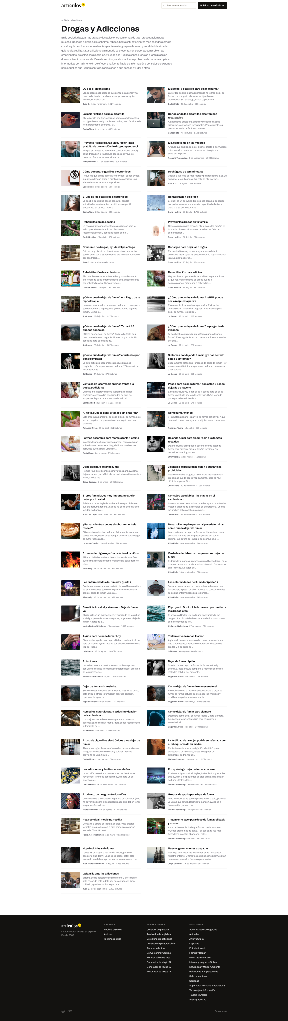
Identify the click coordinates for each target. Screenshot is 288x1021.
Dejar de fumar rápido (181, 661)
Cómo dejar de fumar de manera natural (192, 686)
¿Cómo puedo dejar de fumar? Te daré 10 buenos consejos (108, 328)
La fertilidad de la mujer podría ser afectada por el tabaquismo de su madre (197, 742)
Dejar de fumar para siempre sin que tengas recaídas (195, 439)
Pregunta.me (221, 1011)
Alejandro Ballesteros (178, 626)
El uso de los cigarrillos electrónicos (105, 196)
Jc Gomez (87, 316)
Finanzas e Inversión (200, 957)
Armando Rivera (90, 428)
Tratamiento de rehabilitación (186, 636)
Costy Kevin (88, 453)
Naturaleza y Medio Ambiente (204, 967)
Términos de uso (112, 939)
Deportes (194, 943)
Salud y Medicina (198, 976)
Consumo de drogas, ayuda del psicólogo (109, 247)
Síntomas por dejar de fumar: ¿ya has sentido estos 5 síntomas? (196, 357)
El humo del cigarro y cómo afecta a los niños (111, 553)
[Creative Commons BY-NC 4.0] (63, 1011)
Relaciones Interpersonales (203, 971)
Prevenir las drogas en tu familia (188, 221)
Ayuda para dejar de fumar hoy (102, 636)
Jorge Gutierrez (175, 863)
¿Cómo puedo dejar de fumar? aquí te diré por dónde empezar (111, 357)
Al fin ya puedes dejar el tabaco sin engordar (110, 412)
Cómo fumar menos (180, 412)
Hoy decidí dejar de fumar (98, 848)
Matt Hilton (88, 730)
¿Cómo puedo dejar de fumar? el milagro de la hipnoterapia (111, 299)
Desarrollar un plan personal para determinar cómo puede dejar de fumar (196, 526)
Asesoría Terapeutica (178, 158)
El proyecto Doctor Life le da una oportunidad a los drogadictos (197, 609)
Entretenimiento (197, 948)
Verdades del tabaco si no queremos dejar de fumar (196, 555)
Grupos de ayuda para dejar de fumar (191, 794)
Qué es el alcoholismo (96, 88)
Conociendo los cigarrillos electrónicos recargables (192, 115)
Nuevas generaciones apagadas (188, 848)
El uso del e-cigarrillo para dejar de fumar (193, 88)
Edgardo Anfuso (175, 676)
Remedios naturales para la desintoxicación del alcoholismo (110, 713)
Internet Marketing (176, 784)
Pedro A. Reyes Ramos (93, 835)
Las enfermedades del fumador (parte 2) (107, 582)
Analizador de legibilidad (159, 934)
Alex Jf (171, 183)
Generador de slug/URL (159, 962)
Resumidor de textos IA (159, 971)
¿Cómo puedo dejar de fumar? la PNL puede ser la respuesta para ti (195, 299)
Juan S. (86, 104)
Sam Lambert (89, 403)
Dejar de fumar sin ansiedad (100, 686)
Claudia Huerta (89, 784)
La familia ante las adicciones (101, 873)
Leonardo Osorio (90, 543)
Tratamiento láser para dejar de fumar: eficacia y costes (196, 821)
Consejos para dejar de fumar (101, 466)
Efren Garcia (174, 457)
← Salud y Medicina (71, 20)
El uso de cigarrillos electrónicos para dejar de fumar (111, 742)
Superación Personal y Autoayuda (207, 985)
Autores (108, 934)
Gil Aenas (172, 651)
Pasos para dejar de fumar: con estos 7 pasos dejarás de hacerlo (196, 385)
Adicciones (90, 661)
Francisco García (90, 809)
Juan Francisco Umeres (93, 863)
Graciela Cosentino (91, 676)
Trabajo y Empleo (198, 995)
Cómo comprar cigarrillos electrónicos (107, 171)
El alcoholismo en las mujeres (186, 142)
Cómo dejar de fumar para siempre (189, 711)
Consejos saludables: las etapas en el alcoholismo (191, 497)
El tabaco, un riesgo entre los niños (104, 794)
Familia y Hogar (197, 953)
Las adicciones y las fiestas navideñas (106, 769)
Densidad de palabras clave (161, 943)
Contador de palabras (158, 929)
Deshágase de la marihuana (185, 171)
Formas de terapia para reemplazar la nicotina (111, 437)
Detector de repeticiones (159, 939)
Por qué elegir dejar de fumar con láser (192, 769)
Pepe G (86, 262)
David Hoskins (174, 212)
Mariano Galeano (176, 759)
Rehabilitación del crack (183, 196)
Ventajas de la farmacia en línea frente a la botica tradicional (108, 385)
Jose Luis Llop (89, 514)
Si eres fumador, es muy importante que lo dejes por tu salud (109, 497)
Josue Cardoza (89, 482)
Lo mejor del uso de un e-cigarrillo (103, 113)
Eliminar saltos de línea (158, 957)
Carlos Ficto (173, 104)
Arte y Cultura (196, 939)
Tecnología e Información (202, 990)
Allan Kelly (173, 543)
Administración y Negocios (203, 929)
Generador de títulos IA (159, 967)
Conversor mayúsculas (159, 953)
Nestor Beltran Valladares (94, 626)
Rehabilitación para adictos (185, 272)
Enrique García (89, 161)
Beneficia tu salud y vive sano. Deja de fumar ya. (110, 609)
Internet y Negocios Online (203, 962)
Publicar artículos (113, 929)
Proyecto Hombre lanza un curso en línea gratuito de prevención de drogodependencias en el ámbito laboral (112, 146)
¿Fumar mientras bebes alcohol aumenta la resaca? (109, 526)
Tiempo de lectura (156, 948)
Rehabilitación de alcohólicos (101, 272)
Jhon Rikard (173, 485)
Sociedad (194, 981)
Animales (194, 934)
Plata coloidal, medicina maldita (102, 819)
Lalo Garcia (88, 651)
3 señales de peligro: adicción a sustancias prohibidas (195, 468)
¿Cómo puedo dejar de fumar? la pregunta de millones (196, 328)
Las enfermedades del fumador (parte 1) (193, 582)
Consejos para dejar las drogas (187, 247)
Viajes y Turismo (197, 999)
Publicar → (212, 5)
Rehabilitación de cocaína (99, 221)
